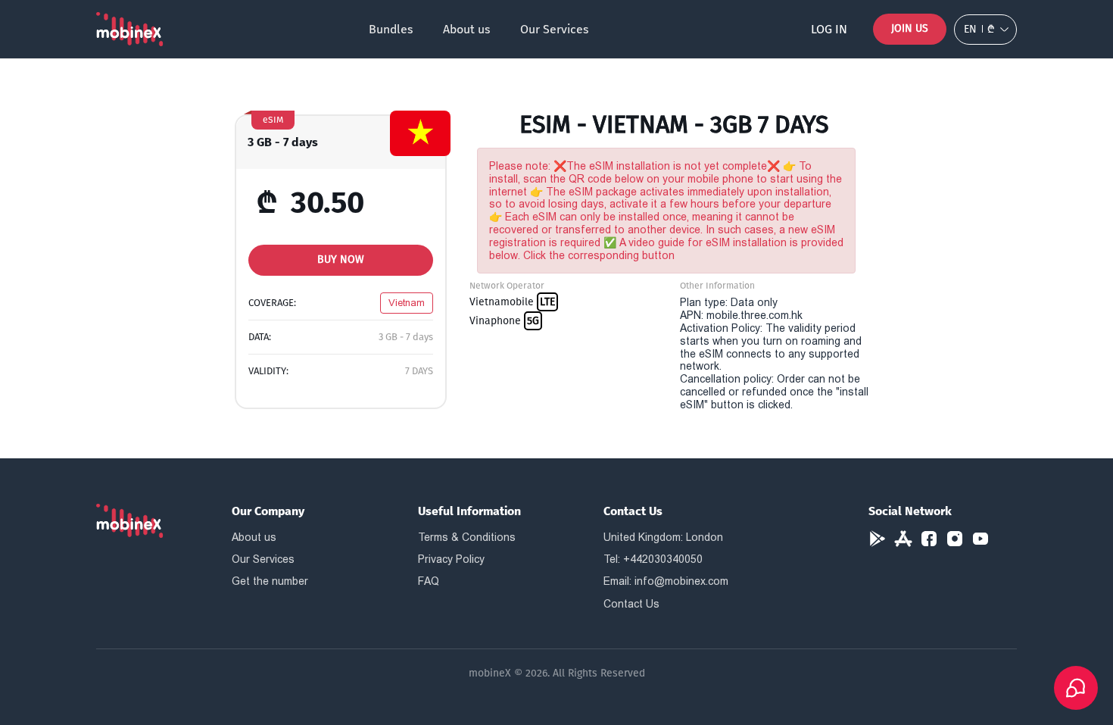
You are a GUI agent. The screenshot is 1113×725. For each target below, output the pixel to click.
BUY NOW (340, 259)
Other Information (717, 285)
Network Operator (506, 285)
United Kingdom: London (663, 537)
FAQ (428, 581)
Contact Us (631, 604)
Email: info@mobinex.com (665, 581)
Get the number (270, 581)
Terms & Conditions (467, 537)
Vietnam (406, 302)
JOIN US (909, 28)
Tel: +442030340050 (653, 559)
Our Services (554, 29)
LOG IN (829, 29)
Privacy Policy (451, 559)
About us (466, 29)
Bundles (391, 29)
